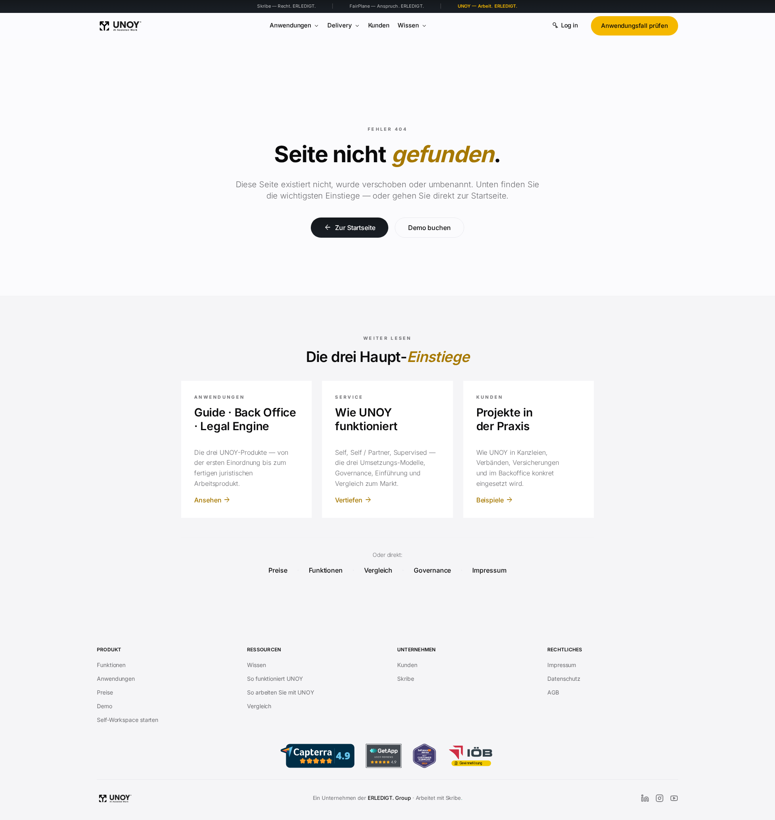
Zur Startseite (349, 227)
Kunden (379, 25)
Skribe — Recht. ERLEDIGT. (286, 6)
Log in (569, 25)
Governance (432, 570)
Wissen (408, 25)
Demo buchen (429, 228)
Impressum (489, 570)
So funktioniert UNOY (275, 678)
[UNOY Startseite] (121, 26)
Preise (277, 570)
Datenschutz (563, 678)
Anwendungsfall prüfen (634, 25)
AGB (553, 692)
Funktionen (326, 570)
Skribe (405, 678)
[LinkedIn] (645, 798)
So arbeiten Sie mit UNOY (280, 692)
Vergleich (378, 570)
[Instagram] (660, 798)
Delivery (339, 25)
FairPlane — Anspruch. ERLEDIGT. (386, 6)
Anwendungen (290, 25)
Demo (104, 706)
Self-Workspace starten (127, 719)
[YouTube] (674, 798)
